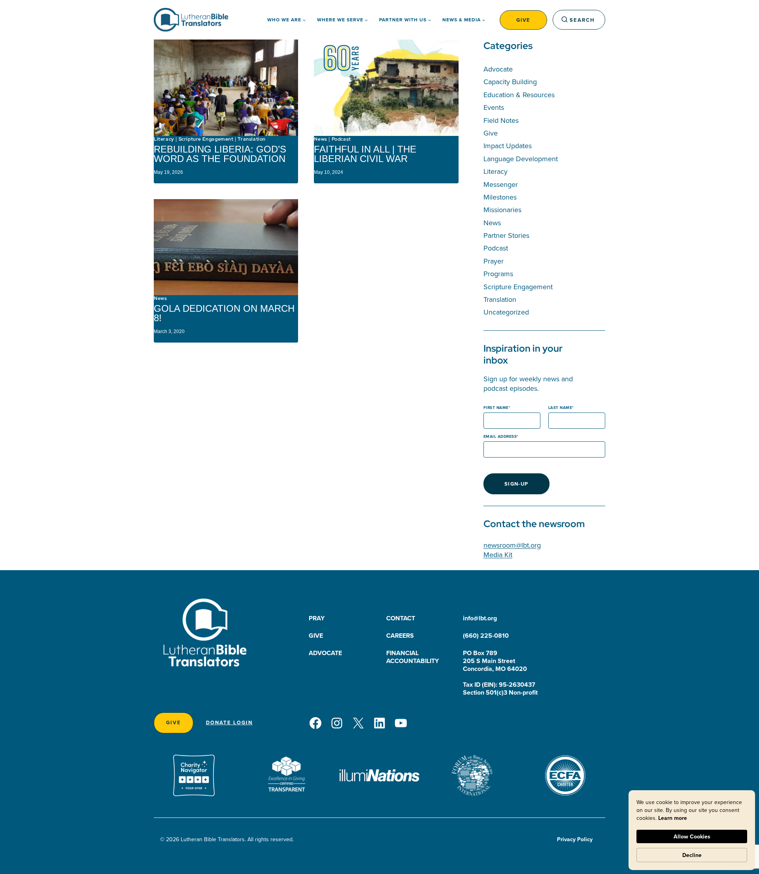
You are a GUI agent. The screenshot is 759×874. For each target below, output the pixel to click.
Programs (498, 274)
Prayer (493, 261)
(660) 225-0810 (486, 635)
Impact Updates (507, 146)
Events (493, 107)
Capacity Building (510, 82)
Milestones (500, 197)
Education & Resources (519, 95)
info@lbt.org (480, 618)
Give (523, 20)
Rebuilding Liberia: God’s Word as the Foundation (221, 154)
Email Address (500, 436)
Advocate (498, 69)
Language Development (520, 159)
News (320, 139)
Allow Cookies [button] (692, 836)
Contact (400, 618)
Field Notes (501, 120)
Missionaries (502, 210)
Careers (400, 635)
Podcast (341, 139)
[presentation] (226, 88)
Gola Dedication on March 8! (224, 313)
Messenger (500, 184)
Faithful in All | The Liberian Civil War (365, 154)
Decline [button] (692, 855)
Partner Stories (506, 235)
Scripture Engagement (206, 139)
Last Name (560, 408)
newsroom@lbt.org (512, 545)
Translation (252, 139)
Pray (317, 618)
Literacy (164, 139)
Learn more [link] (672, 818)
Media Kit (497, 554)
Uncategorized (506, 312)
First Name (496, 408)
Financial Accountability (412, 656)
